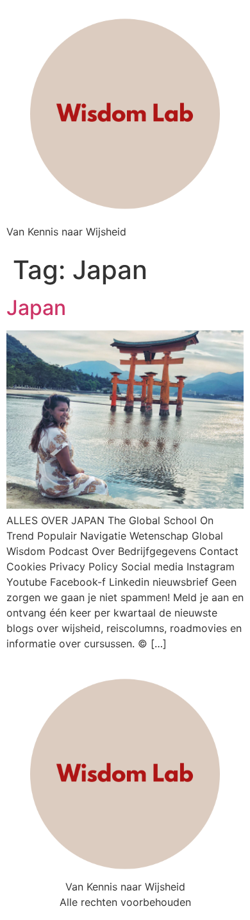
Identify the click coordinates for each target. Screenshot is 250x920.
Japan (36, 307)
